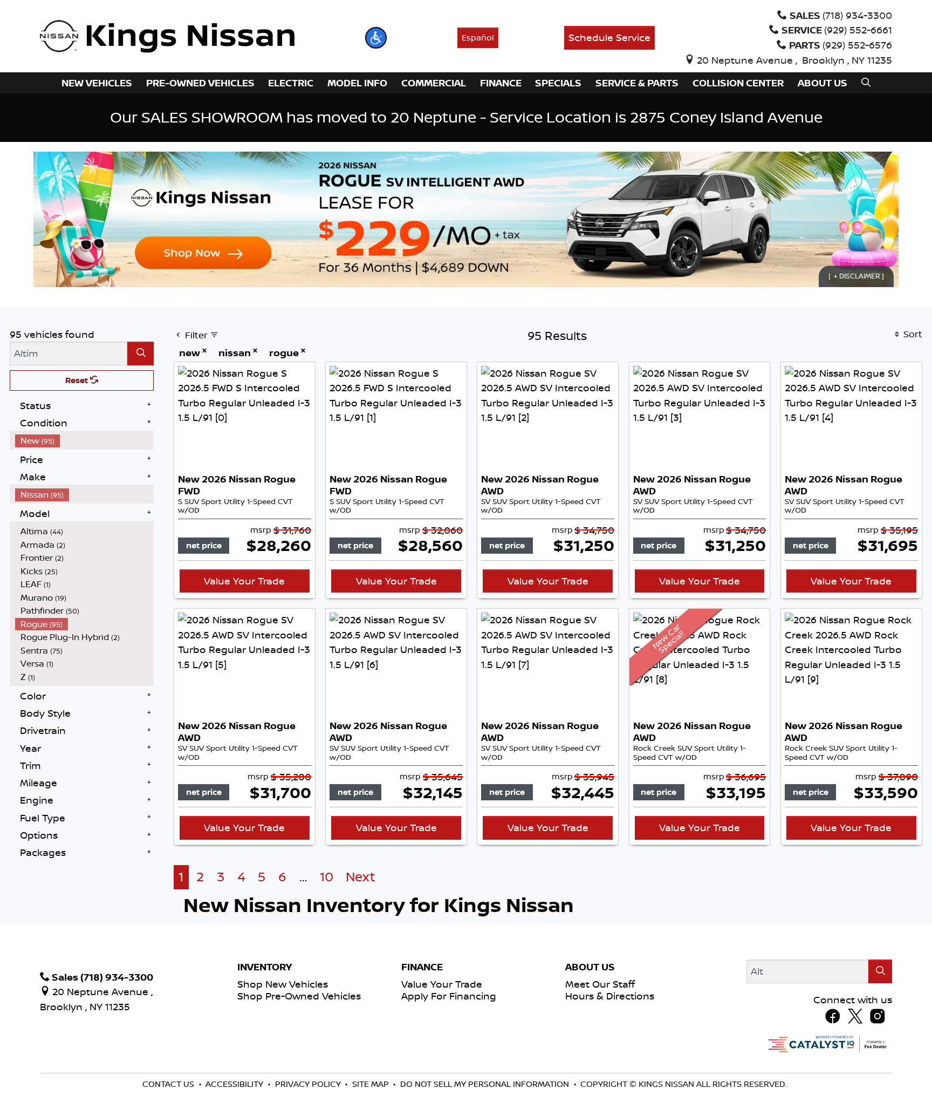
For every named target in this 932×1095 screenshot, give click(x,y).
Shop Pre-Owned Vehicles (299, 996)
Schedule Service (609, 37)
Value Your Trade (244, 581)
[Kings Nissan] (167, 37)
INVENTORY (264, 967)
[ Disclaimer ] (856, 276)
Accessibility (235, 1084)
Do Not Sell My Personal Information (485, 1084)
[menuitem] (84, 440)
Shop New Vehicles (282, 984)
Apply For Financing (448, 996)
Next (360, 877)
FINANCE (422, 967)
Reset (77, 380)
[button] (376, 38)
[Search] (140, 353)
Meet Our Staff (600, 984)
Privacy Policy (309, 1084)
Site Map (371, 1084)
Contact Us (169, 1084)
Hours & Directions (609, 996)
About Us (590, 967)
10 (326, 877)
